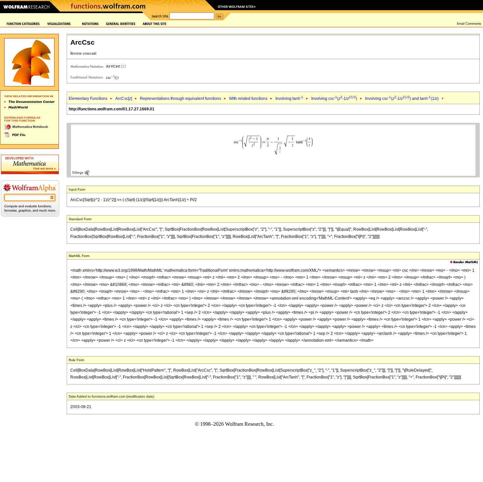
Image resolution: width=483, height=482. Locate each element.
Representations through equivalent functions (180, 98)
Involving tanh (289, 98)
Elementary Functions (88, 98)
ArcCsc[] (123, 98)
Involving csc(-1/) (334, 98)
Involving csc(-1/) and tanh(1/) (402, 98)
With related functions (248, 98)
